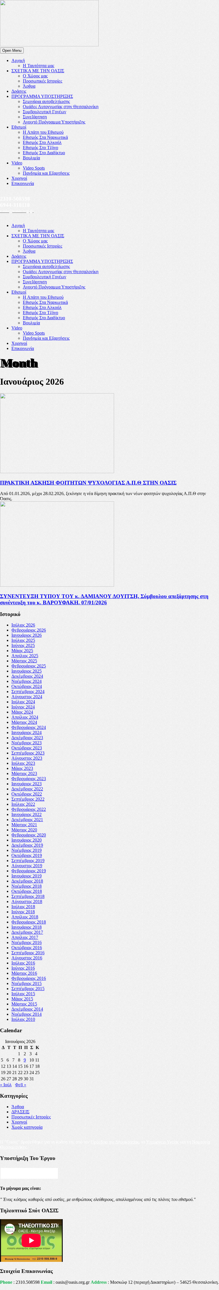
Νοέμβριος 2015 (26, 983)
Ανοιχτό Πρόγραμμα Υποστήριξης (54, 121)
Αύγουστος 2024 (26, 696)
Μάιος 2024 (22, 712)
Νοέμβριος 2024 (26, 681)
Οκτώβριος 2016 (26, 947)
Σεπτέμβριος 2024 (27, 691)
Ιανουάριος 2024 (26, 732)
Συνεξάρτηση (35, 116)
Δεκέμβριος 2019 (27, 845)
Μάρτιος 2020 (24, 829)
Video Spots (34, 168)
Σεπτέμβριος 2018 (27, 896)
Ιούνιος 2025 (23, 645)
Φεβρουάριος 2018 (28, 922)
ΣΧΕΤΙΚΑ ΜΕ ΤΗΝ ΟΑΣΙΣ (37, 70)
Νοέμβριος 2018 (26, 886)
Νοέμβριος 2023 (26, 742)
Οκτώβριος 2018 (26, 891)
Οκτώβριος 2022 (26, 794)
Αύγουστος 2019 (26, 865)
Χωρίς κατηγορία (26, 1127)
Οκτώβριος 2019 (26, 855)
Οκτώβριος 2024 (26, 686)
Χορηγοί (19, 178)
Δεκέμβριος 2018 (27, 881)
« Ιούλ (6, 1084)
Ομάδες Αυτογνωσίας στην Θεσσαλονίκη (60, 106)
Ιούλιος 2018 (23, 906)
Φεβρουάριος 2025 (28, 665)
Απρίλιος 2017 (24, 937)
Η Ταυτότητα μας (38, 65)
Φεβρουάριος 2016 (28, 978)
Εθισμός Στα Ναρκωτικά (45, 137)
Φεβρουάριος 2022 (28, 809)
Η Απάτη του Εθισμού (43, 132)
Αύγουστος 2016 (26, 957)
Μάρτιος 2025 (24, 660)
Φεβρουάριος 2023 (28, 778)
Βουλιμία (31, 157)
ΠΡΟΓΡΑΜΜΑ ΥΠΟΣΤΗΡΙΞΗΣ (42, 96)
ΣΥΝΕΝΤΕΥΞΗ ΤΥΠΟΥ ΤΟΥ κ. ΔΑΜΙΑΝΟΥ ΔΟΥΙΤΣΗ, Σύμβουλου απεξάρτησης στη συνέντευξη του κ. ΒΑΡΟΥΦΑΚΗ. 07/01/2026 (104, 599)
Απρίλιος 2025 (24, 655)
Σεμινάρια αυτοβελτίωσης (46, 101)
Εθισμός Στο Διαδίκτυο (44, 152)
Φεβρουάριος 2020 (28, 834)
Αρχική (18, 60)
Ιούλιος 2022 (23, 804)
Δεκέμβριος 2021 (27, 819)
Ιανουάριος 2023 (26, 783)
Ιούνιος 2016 (23, 968)
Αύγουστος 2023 (26, 758)
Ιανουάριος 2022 (26, 814)
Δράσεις (18, 91)
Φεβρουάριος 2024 (28, 727)
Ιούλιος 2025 (23, 640)
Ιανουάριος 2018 (26, 927)
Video (16, 162)
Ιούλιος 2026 (23, 625)
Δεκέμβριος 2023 (27, 737)
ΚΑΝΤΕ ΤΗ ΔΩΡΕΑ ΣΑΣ (29, 1173)
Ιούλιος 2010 (23, 1019)
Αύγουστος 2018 (26, 901)
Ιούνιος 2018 (23, 911)
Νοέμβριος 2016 (26, 942)
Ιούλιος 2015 (23, 993)
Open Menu (11, 50)
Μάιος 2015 (22, 998)
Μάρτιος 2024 (24, 722)
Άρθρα (29, 86)
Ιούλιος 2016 (23, 963)
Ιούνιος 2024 (23, 706)
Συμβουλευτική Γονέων (44, 111)
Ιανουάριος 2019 (26, 875)
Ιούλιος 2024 (23, 701)
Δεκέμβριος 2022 (27, 788)
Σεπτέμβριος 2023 (27, 753)
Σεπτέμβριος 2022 (27, 799)
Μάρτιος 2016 (24, 973)
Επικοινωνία (22, 183)
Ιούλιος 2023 (23, 763)
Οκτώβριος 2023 (26, 747)
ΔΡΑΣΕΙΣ (20, 1111)
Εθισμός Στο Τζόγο (40, 147)
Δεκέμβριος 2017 (27, 932)
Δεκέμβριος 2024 (27, 676)
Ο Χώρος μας (35, 75)
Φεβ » (20, 1084)
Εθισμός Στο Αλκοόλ (42, 142)
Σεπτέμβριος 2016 (27, 952)
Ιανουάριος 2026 (26, 635)
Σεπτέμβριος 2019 (27, 860)
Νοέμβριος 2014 (26, 1014)
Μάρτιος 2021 (24, 824)
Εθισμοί (18, 127)
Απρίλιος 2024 (24, 717)
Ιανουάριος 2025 (26, 671)
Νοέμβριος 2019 (26, 850)
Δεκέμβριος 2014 (27, 1009)
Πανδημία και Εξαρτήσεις (46, 173)
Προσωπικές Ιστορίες (42, 81)
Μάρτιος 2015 (24, 1003)
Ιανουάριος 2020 (26, 840)
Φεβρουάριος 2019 (28, 870)
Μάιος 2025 (22, 650)
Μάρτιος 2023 (24, 773)
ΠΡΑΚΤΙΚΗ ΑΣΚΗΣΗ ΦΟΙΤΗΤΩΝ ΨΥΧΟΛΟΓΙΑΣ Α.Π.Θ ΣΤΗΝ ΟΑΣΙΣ (88, 483)
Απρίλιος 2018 (24, 916)
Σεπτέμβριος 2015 (27, 988)
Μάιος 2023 (22, 768)
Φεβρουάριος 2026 (28, 630)
